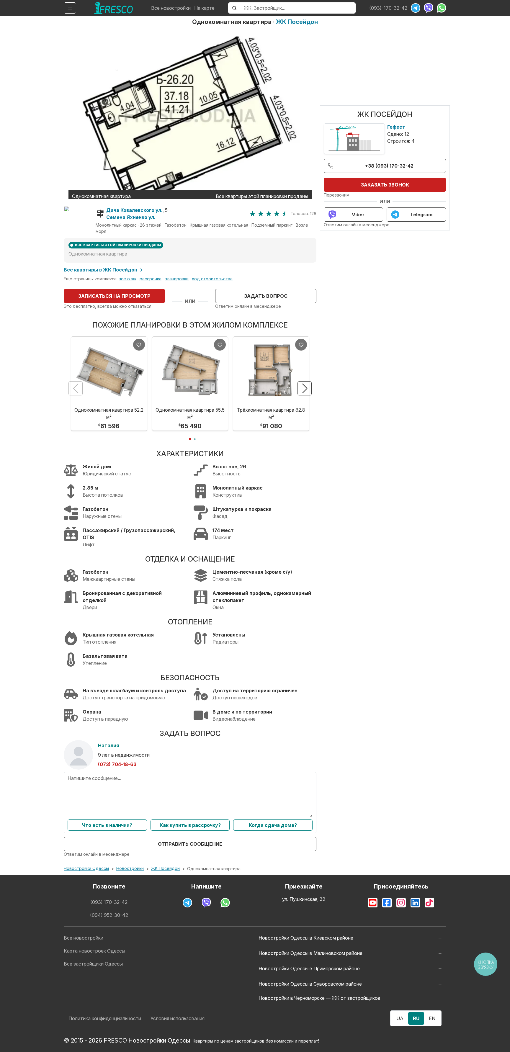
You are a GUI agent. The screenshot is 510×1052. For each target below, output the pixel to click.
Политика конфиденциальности (104, 1018)
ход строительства (212, 278)
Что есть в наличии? (107, 825)
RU (416, 1018)
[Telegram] (415, 8)
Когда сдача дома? (273, 825)
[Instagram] (401, 903)
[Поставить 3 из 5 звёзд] (268, 213)
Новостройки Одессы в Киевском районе (306, 938)
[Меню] (70, 8)
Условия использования (178, 1018)
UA (399, 1018)
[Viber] (428, 8)
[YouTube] (373, 903)
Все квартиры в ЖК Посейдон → (103, 270)
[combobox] (298, 8)
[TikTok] (429, 903)
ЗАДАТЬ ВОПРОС (265, 296)
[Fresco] (114, 8)
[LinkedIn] (415, 903)
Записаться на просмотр (114, 296)
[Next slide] (305, 388)
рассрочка (150, 278)
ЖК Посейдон (297, 21)
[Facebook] (387, 903)
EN (432, 1018)
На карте (204, 8)
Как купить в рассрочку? (190, 825)
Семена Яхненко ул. (131, 217)
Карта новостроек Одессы (94, 951)
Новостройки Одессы (86, 868)
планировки (177, 278)
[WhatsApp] (441, 8)
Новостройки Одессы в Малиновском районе (310, 953)
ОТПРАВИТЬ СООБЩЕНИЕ (190, 844)
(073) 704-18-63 (117, 764)
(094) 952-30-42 (109, 915)
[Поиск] (234, 8)
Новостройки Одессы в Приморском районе (309, 968)
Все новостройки (171, 8)
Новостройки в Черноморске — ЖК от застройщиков (319, 998)
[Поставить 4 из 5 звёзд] (276, 213)
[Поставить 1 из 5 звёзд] (252, 213)
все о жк (127, 278)
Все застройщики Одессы (93, 964)
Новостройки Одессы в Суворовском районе (310, 984)
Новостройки (130, 868)
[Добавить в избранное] (139, 345)
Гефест (396, 127)
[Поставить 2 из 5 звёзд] (260, 213)
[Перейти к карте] (78, 220)
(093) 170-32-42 (109, 902)
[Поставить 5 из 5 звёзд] (285, 213)
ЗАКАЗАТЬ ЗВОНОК (385, 185)
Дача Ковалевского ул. (134, 210)
